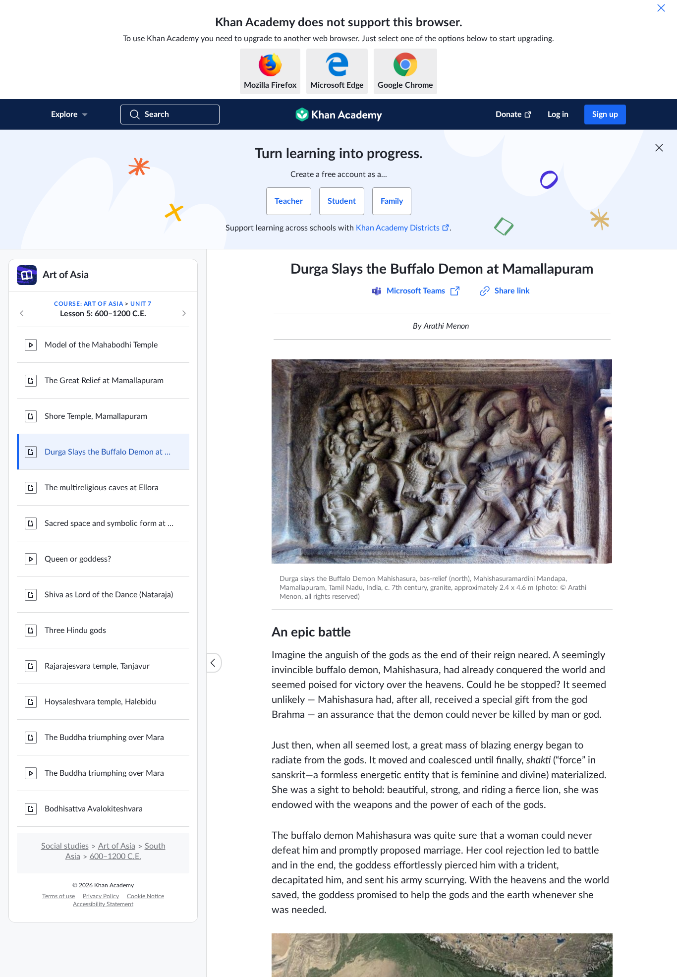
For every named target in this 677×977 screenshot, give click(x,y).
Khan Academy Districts (398, 228)
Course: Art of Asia (88, 304)
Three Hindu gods (75, 630)
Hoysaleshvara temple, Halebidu (100, 702)
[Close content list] (214, 663)
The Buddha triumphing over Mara (104, 738)
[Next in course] (184, 313)
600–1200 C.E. (115, 857)
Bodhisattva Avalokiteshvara (94, 809)
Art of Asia (116, 846)
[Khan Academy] (338, 114)
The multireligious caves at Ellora (102, 488)
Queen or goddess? (78, 559)
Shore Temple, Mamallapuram (96, 416)
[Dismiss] (661, 8)
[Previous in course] (22, 313)
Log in (558, 114)
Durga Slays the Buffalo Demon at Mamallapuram (109, 452)
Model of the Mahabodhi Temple (101, 345)
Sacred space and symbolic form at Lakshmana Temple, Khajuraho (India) (109, 523)
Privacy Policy (101, 896)
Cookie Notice (145, 896)
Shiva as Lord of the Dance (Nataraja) (109, 595)
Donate (509, 114)
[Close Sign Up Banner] (659, 148)
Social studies (65, 846)
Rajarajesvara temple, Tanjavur (97, 666)
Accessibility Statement (103, 904)
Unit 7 (141, 304)
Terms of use (58, 896)
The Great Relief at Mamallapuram (104, 381)
